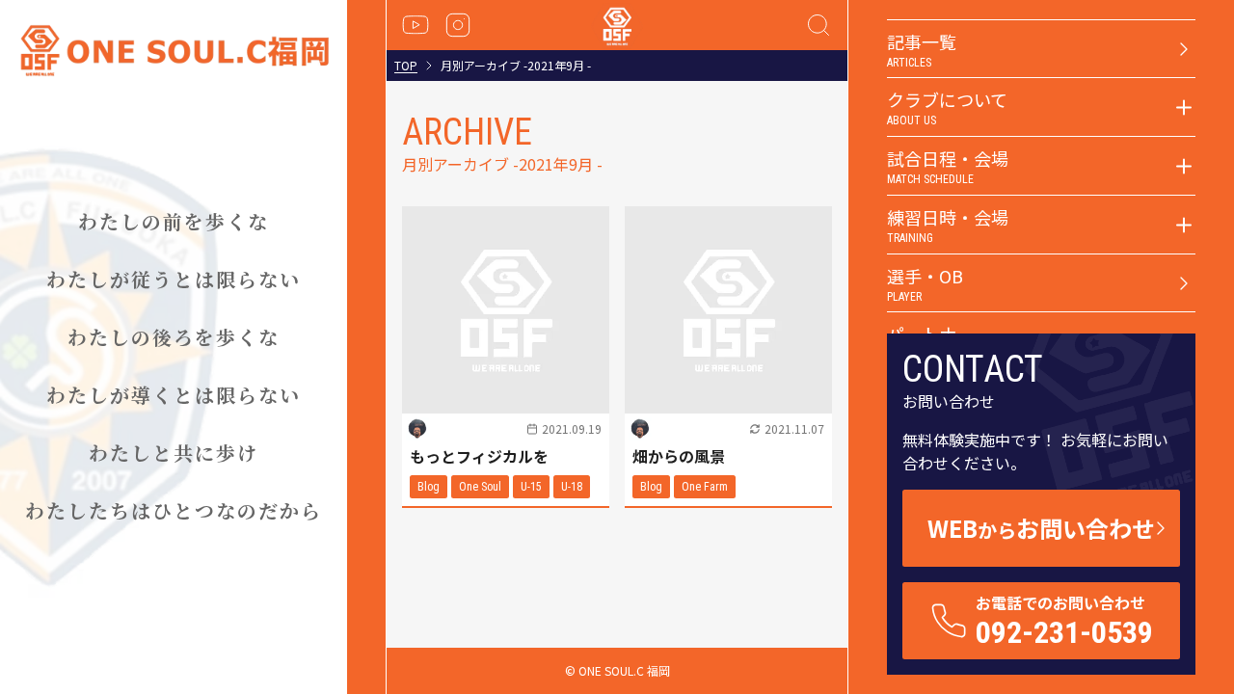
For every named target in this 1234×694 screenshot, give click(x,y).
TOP (405, 65)
